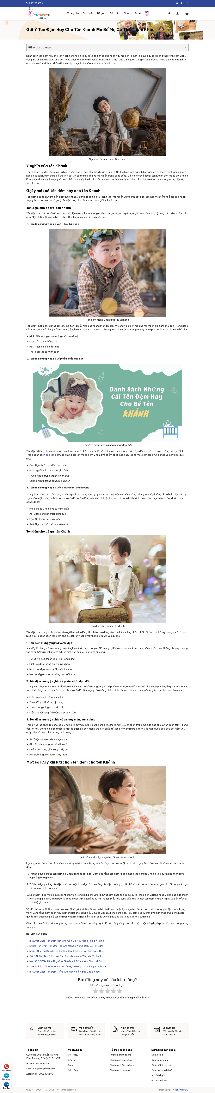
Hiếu (31, 470)
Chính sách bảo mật (120, 1070)
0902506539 (42, 1063)
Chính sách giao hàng (121, 1060)
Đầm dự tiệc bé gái (161, 1065)
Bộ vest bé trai (159, 1080)
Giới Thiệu (73, 1054)
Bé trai (114, 13)
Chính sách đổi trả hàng (122, 1065)
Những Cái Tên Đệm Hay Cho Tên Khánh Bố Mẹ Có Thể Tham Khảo (67, 951)
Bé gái (100, 13)
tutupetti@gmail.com (44, 1068)
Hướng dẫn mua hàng (120, 1054)
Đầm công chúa (159, 1060)
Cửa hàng (73, 1070)
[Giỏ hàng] (187, 13)
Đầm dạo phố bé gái (161, 1070)
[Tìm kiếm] (169, 13)
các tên (50, 454)
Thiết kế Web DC (180, 1089)
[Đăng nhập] (177, 13)
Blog (126, 13)
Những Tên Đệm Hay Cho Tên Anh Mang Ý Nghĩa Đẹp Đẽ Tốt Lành (66, 945)
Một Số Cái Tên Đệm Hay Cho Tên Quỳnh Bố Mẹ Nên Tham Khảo (65, 961)
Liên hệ (137, 13)
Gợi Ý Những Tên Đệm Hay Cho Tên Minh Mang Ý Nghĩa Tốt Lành (65, 956)
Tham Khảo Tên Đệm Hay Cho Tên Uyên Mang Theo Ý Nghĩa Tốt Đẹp (68, 966)
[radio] (95, 991)
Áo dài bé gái (158, 1075)
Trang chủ (73, 13)
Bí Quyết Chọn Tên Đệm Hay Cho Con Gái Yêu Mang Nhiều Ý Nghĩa (66, 940)
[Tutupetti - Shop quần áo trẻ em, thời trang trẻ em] (44, 13)
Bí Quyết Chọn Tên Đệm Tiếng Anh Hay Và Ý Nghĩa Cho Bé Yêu (64, 971)
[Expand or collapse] (185, 47)
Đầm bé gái (157, 1054)
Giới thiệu (87, 13)
